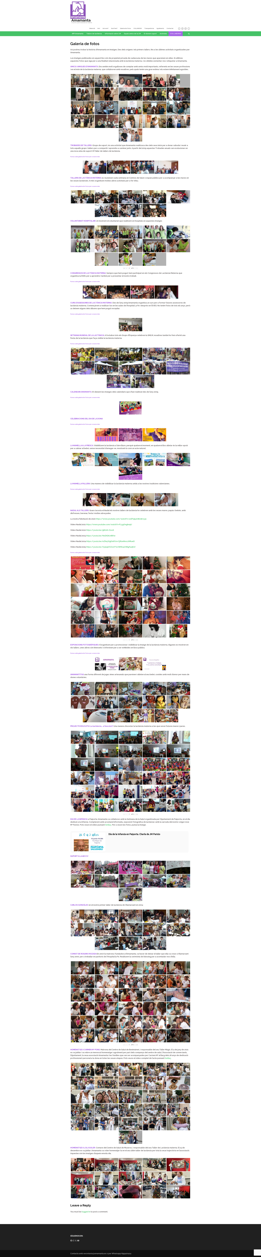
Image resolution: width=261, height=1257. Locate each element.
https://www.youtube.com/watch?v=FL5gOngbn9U (109, 524)
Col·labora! (175, 34)
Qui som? (105, 28)
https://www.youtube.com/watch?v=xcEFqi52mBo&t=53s (121, 519)
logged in (86, 1212)
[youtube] (188, 28)
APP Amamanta (77, 34)
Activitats (163, 34)
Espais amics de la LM (132, 34)
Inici (98, 28)
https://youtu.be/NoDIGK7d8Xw (100, 536)
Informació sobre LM (113, 34)
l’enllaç (108, 825)
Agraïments (160, 28)
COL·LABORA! (137, 28)
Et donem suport (150, 34)
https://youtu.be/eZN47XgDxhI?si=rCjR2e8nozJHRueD (110, 541)
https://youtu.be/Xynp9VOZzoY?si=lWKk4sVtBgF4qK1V (110, 547)
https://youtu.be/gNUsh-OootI (100, 530)
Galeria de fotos (125, 28)
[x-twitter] (185, 28)
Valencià (92, 28)
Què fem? (114, 28)
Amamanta (81, 20)
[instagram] (182, 28)
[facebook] (179, 28)
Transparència (149, 28)
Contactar (170, 28)
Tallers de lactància (94, 34)
